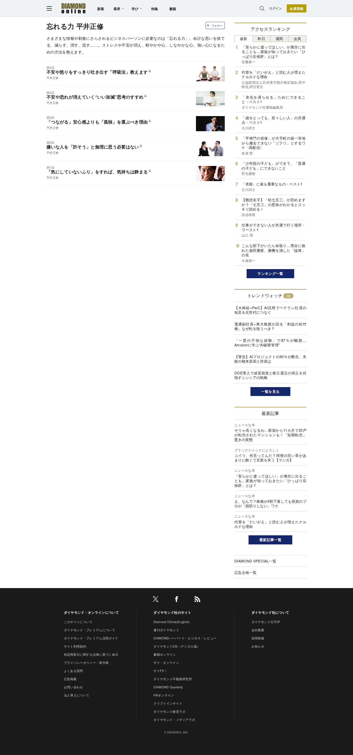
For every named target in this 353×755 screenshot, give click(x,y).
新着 (100, 8)
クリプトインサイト (167, 703)
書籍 (172, 8)
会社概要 (257, 630)
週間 (279, 38)
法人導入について (77, 695)
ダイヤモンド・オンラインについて (91, 612)
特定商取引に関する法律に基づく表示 (91, 654)
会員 (297, 38)
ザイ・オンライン (166, 662)
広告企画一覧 (245, 572)
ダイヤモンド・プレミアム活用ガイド (91, 638)
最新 (243, 38)
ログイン (275, 8)
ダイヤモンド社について (270, 612)
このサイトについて (78, 621)
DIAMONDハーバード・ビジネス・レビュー (185, 638)
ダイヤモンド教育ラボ (169, 711)
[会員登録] (296, 8)
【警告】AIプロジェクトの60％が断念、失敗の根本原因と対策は (270, 359)
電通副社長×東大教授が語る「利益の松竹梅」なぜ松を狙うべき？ (270, 326)
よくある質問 (73, 670)
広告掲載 (70, 679)
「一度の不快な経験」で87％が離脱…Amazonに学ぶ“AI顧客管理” (270, 343)
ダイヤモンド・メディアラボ (174, 719)
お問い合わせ (73, 687)
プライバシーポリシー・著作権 (86, 662)
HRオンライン (163, 695)
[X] (155, 599)
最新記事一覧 (270, 539)
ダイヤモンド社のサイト (172, 612)
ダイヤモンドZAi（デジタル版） (176, 646)
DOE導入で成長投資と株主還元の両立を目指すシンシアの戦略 (270, 375)
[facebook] (176, 599)
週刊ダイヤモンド (166, 630)
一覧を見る (270, 391)
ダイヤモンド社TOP (265, 621)
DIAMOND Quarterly (168, 687)
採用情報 (257, 638)
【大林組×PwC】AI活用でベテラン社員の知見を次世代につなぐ (270, 310)
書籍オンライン (164, 654)
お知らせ (257, 646)
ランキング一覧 (270, 273)
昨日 (261, 38)
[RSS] (197, 599)
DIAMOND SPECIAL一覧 (255, 560)
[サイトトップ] (73, 8)
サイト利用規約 (75, 646)
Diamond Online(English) (171, 621)
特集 (154, 8)
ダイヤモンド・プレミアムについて (89, 630)
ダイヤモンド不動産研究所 (172, 679)
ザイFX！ (160, 670)
